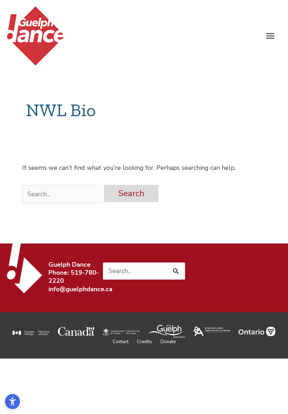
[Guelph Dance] (35, 35)
